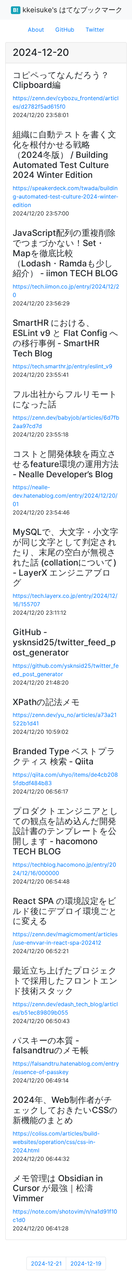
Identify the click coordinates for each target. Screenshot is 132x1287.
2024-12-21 (46, 1263)
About (36, 29)
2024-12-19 (85, 1263)
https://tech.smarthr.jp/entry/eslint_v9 (62, 366)
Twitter (95, 29)
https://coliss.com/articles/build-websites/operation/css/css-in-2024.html (56, 1142)
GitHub (64, 29)
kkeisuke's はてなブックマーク (67, 10)
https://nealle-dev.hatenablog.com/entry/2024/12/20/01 (65, 495)
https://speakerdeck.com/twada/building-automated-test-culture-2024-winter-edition (65, 196)
